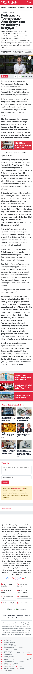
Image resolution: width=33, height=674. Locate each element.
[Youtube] (23, 578)
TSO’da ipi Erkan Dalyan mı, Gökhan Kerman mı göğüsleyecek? (24, 434)
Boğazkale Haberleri (9, 642)
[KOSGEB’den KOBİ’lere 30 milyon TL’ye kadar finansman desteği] (8, 444)
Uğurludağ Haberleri (9, 668)
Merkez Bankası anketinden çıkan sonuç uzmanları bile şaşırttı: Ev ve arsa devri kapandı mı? (24, 453)
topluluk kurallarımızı (18, 488)
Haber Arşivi (23, 603)
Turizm (21, 666)
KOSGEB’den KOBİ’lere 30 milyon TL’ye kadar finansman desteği (8, 451)
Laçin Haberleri (8, 654)
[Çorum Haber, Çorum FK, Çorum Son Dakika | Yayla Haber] (10, 2)
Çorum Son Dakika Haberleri (11, 646)
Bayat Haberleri (8, 640)
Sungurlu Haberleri (9, 666)
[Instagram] (16, 578)
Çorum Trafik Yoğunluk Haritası (22, 591)
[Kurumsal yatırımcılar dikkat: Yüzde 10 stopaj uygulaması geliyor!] (24, 412)
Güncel (15, 649)
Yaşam (22, 668)
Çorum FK (27, 615)
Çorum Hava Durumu (22, 585)
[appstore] (11, 610)
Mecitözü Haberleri (9, 656)
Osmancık (21, 7)
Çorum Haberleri (8, 644)
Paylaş (5, 76)
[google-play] (21, 610)
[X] (10, 578)
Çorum (3, 7)
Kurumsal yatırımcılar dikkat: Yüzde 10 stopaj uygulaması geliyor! (23, 418)
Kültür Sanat (20, 653)
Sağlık (16, 663)
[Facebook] (6, 578)
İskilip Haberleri (8, 651)
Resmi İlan (11, 618)
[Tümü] (31, 509)
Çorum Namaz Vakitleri (6, 591)
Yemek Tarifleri (8, 670)
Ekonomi (12, 12)
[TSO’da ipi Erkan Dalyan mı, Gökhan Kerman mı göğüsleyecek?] (24, 427)
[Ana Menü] (30, 2)
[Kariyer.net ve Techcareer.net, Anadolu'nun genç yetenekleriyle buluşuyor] (16, 64)
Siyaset (6, 665)
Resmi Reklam (20, 618)
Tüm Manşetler (23, 596)
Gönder (5, 482)
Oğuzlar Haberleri (8, 658)
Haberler (4, 12)
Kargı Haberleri (8, 653)
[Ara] (28, 2)
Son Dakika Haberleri (9, 603)
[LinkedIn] (19, 578)
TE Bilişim (29, 654)
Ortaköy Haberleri (9, 659)
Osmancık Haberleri (9, 661)
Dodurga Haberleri (9, 647)
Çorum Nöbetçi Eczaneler (6, 585)
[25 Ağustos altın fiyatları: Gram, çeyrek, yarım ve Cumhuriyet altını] (8, 427)
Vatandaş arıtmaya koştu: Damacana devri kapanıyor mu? (8, 418)
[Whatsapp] (26, 578)
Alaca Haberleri (8, 639)
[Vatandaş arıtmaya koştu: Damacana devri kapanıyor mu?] (8, 412)
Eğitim (21, 647)
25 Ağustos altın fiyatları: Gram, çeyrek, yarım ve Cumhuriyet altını (8, 435)
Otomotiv (21, 661)
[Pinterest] (13, 578)
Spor (14, 665)
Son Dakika (12, 7)
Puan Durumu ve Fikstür (7, 597)
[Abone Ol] (27, 76)
